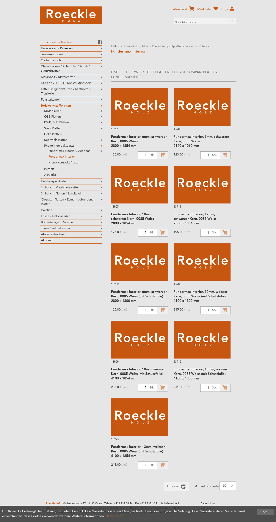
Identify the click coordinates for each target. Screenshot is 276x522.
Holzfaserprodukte (53, 181)
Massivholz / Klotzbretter (58, 77)
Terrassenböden (52, 54)
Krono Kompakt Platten (64, 162)
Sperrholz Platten (55, 139)
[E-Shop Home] (71, 15)
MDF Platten (52, 110)
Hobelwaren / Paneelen (57, 48)
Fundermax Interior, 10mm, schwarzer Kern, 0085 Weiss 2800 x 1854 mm (132, 219)
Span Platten (52, 128)
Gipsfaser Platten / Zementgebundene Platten (67, 202)
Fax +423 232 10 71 (147, 503)
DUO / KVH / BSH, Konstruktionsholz (66, 83)
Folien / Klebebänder (55, 216)
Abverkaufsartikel (52, 234)
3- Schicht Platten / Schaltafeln (61, 193)
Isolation (46, 210)
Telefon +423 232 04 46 (118, 503)
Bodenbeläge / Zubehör (57, 222)
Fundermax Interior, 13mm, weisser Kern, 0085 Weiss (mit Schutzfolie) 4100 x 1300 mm (200, 374)
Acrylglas (50, 174)
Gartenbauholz (51, 60)
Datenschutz (208, 503)
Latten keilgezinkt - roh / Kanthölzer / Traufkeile (66, 91)
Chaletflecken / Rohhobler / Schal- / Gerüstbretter (65, 69)
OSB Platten (52, 116)
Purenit (49, 169)
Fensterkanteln (51, 99)
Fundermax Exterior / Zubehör (69, 150)
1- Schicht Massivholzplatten (60, 187)
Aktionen (47, 240)
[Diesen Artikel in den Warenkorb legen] (162, 155)
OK (265, 512)
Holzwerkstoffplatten (56, 105)
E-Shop (115, 46)
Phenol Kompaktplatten (60, 145)
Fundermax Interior (62, 156)
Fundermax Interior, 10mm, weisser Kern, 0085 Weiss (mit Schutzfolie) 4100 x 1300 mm (200, 297)
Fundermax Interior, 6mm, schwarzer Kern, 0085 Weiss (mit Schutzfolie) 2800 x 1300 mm (139, 297)
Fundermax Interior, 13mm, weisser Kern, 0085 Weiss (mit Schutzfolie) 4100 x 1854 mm (138, 452)
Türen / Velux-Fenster (55, 228)
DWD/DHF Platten (56, 122)
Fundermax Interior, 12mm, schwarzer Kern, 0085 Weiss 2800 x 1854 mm (195, 219)
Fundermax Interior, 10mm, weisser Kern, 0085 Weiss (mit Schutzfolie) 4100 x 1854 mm (138, 374)
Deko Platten (53, 134)
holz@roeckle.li (170, 503)
